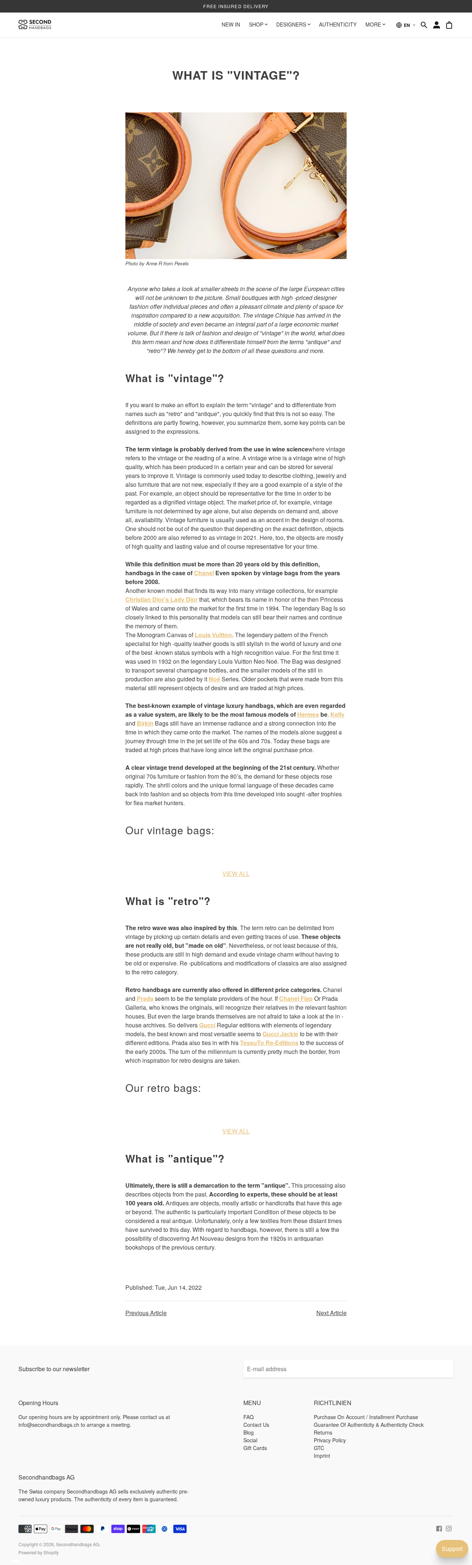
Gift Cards (255, 1448)
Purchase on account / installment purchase (366, 1417)
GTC (319, 1448)
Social (250, 1440)
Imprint (322, 1455)
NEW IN (231, 24)
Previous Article (146, 1313)
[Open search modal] (424, 25)
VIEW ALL (236, 873)
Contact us (256, 1424)
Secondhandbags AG (77, 1544)
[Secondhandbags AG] (35, 25)
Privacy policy (330, 1440)
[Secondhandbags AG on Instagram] (449, 1527)
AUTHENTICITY (338, 24)
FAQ (248, 1417)
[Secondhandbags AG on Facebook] (439, 1527)
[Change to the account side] (436, 25)
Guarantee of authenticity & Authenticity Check (369, 1424)
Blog (248, 1432)
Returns (323, 1432)
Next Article (331, 1313)
